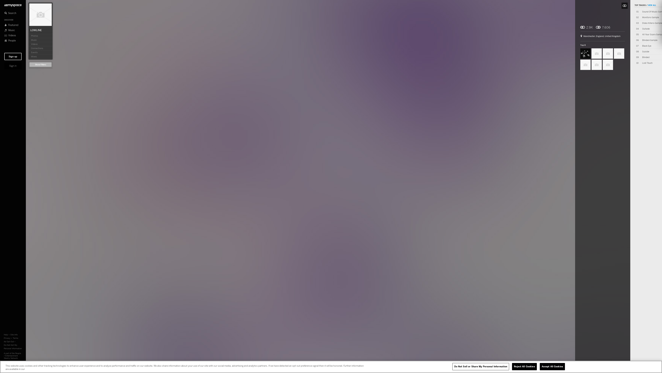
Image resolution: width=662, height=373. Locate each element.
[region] (331, 367)
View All (652, 5)
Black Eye (646, 45)
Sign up (13, 56)
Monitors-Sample (650, 17)
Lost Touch (647, 62)
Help (6, 334)
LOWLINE (36, 30)
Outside (646, 28)
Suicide (645, 51)
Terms (15, 338)
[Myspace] (13, 4)
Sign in (13, 65)
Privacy (7, 338)
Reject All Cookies (524, 366)
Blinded (645, 57)
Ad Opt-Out (9, 341)
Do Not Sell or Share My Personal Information (480, 366)
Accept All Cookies (552, 366)
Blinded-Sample (650, 40)
